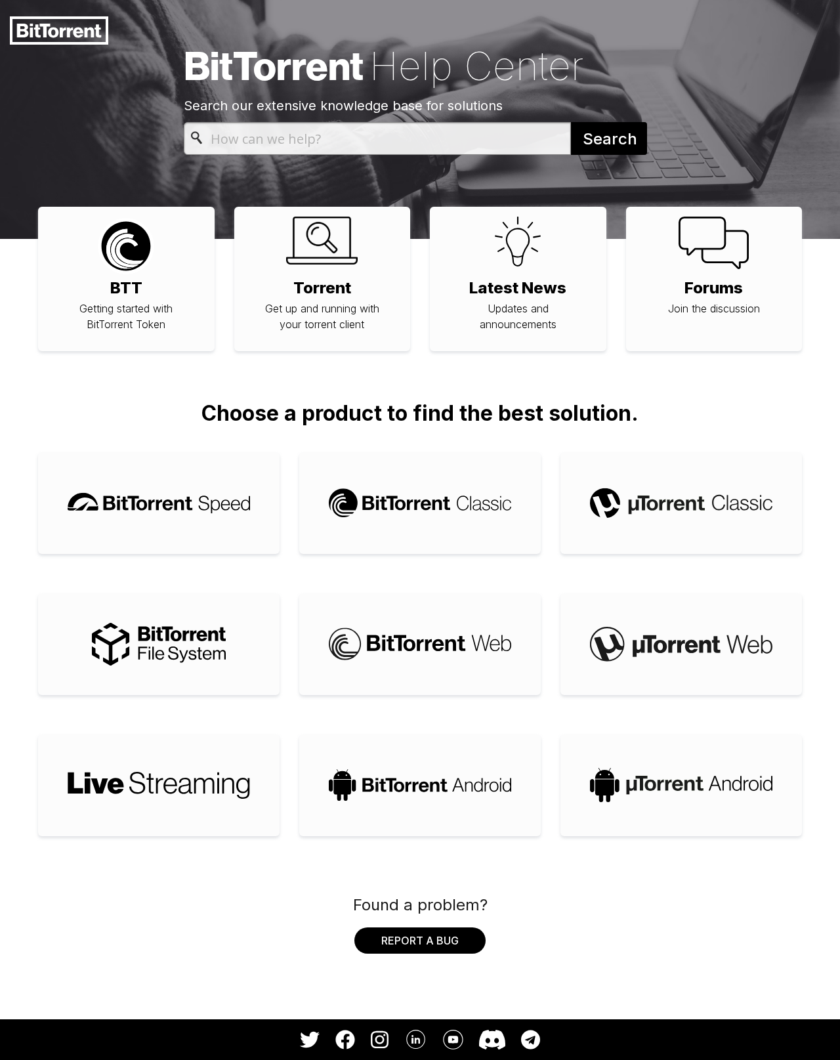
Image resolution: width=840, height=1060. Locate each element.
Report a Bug (420, 940)
